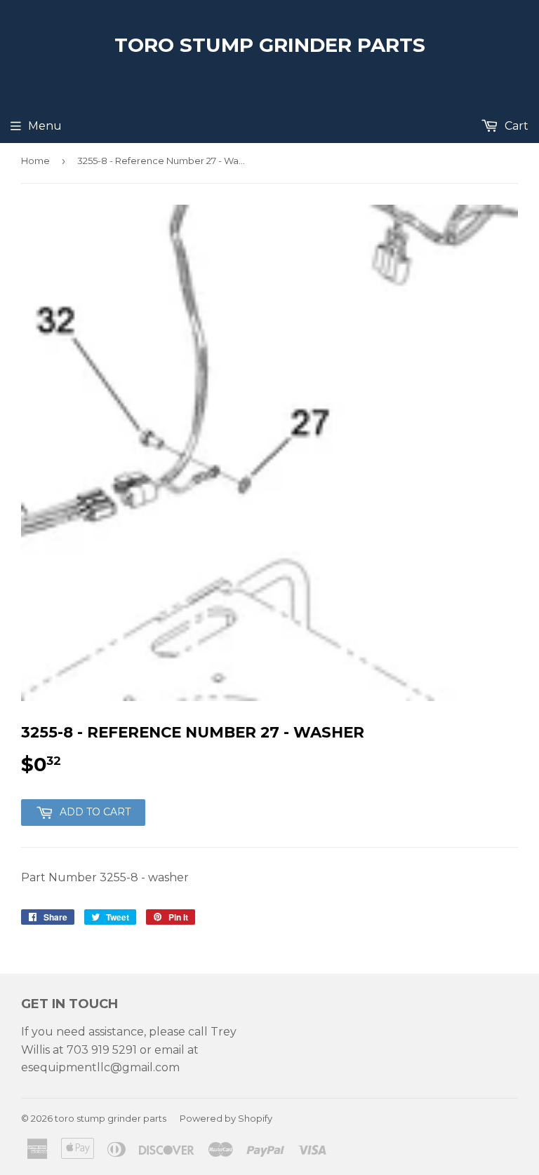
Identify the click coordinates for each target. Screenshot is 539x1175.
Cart (515, 126)
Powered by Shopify (226, 1118)
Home (35, 160)
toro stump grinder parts (269, 45)
